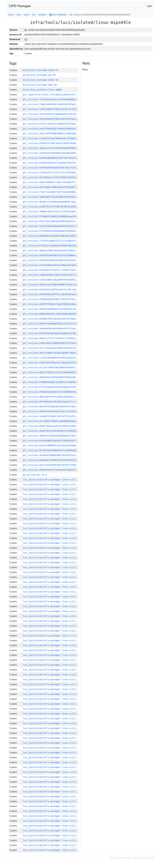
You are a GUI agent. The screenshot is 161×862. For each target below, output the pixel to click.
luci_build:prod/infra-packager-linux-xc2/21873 (52, 621)
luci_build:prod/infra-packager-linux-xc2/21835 (52, 806)
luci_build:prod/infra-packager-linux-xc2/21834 (52, 811)
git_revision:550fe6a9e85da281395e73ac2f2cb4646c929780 (56, 167)
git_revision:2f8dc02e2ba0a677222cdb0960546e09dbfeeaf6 (56, 392)
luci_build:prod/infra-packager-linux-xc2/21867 (52, 650)
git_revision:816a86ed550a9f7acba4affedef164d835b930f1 (56, 162)
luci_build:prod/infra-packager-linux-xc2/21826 (52, 850)
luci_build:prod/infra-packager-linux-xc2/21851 (52, 728)
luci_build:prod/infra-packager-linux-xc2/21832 (52, 821)
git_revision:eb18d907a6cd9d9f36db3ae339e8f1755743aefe (56, 236)
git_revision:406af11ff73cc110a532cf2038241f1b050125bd (56, 338)
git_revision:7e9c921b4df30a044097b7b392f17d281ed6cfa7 (56, 226)
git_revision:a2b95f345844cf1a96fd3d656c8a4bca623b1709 (56, 304)
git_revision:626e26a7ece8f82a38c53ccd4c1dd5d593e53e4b (56, 289)
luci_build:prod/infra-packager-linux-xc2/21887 (52, 552)
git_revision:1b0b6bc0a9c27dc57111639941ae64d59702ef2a (56, 211)
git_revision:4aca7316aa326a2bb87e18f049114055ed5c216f (56, 348)
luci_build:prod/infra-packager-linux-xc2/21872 (52, 626)
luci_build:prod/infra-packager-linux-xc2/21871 (52, 630)
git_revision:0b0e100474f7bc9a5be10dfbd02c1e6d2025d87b (56, 396)
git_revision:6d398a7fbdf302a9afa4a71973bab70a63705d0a (56, 318)
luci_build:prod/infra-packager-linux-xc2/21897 (52, 504)
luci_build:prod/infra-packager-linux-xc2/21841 (52, 777)
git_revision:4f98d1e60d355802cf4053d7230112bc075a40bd (56, 299)
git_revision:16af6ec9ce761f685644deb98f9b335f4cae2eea (56, 148)
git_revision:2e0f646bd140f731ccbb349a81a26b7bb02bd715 (56, 294)
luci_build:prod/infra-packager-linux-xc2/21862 (52, 674)
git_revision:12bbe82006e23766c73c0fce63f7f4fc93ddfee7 (56, 275)
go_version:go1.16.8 (35, 474)
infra (19, 14)
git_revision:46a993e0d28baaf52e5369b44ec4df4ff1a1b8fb (56, 309)
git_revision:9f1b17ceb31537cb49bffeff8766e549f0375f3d (56, 123)
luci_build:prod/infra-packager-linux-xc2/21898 (52, 499)
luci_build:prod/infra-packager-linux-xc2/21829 (52, 835)
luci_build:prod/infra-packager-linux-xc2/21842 (52, 772)
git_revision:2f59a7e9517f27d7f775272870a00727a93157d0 (56, 172)
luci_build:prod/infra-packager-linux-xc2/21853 (52, 718)
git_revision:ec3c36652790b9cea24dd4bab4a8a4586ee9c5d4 (56, 421)
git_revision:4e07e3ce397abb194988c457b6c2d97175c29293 (56, 284)
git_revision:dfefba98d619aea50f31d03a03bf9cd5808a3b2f (56, 440)
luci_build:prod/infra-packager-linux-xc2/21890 (52, 538)
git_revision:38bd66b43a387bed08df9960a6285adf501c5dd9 (56, 377)
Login (149, 5)
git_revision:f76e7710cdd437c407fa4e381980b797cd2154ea (56, 192)
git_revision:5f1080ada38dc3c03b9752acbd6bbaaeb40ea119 (56, 382)
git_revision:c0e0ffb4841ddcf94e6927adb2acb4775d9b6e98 (56, 128)
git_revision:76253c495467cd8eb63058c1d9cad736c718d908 (56, 114)
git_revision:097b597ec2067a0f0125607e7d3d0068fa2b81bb (56, 143)
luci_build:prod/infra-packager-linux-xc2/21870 (52, 635)
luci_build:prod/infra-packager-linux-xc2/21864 (52, 665)
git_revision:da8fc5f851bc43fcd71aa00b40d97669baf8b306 (56, 372)
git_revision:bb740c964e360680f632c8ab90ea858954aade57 (56, 450)
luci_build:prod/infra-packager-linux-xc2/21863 (52, 669)
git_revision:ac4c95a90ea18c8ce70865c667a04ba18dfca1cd (56, 265)
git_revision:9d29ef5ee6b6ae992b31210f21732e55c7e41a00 (56, 323)
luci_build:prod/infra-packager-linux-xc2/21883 (52, 572)
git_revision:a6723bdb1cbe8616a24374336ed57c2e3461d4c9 (56, 187)
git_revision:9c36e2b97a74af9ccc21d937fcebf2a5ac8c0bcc (56, 270)
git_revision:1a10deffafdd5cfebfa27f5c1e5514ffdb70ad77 (56, 416)
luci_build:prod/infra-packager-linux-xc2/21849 (52, 738)
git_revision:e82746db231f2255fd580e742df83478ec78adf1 (56, 177)
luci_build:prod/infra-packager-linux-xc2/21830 (52, 830)
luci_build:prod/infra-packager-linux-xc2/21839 (52, 786)
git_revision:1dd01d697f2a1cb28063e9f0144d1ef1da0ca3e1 (56, 197)
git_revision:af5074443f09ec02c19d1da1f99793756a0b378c (56, 362)
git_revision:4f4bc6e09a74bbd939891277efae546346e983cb (56, 343)
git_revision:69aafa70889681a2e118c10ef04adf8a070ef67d (56, 445)
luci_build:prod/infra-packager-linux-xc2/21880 (52, 587)
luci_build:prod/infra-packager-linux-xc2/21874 (52, 616)
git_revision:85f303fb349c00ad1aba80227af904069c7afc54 (56, 333)
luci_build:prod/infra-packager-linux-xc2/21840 (52, 782)
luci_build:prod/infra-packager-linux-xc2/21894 (52, 518)
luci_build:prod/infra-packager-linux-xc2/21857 (52, 699)
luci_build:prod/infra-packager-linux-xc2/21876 (52, 606)
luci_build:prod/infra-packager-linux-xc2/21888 (52, 548)
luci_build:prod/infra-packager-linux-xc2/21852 (52, 723)
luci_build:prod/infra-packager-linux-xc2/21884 (52, 567)
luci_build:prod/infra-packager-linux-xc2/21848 (52, 743)
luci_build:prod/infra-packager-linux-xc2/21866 (52, 655)
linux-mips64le (59, 14)
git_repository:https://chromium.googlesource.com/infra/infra (60, 94)
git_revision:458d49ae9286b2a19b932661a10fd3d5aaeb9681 (56, 260)
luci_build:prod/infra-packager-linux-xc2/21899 (52, 494)
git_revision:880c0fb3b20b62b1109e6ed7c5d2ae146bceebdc (56, 406)
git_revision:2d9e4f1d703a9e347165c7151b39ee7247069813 (56, 411)
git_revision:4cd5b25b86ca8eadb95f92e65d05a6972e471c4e (56, 279)
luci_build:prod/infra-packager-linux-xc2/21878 (52, 596)
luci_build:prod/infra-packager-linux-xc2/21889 (52, 543)
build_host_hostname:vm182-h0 (40, 70)
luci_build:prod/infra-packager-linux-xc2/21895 (52, 513)
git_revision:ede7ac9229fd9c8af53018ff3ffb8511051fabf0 (56, 465)
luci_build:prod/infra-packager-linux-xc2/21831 (52, 825)
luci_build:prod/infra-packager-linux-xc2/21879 (52, 591)
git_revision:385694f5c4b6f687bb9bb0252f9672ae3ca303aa (56, 435)
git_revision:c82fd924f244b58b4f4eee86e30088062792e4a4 (56, 153)
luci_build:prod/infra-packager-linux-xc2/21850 (52, 733)
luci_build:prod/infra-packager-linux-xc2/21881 (52, 582)
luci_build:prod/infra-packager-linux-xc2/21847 (52, 747)
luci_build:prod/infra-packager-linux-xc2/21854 (52, 713)
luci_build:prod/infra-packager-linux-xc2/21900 (52, 489)
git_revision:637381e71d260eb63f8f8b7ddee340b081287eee (56, 245)
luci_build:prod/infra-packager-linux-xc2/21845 (52, 757)
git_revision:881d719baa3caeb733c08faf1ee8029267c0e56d (56, 426)
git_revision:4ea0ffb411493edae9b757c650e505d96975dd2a (56, 431)
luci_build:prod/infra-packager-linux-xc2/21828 (52, 840)
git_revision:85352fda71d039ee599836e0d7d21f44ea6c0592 (56, 221)
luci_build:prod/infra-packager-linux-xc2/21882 (52, 577)
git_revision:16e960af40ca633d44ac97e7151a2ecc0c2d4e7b (56, 328)
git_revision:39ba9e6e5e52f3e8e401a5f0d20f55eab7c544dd (56, 470)
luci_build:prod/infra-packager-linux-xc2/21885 (52, 562)
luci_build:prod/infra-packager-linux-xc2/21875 (52, 611)
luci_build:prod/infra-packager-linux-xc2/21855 (52, 708)
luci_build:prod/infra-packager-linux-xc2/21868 (52, 645)
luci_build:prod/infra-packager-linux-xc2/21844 (52, 762)
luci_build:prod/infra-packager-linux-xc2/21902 (52, 479)
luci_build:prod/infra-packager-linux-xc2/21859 (52, 689)
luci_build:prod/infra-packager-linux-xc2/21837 (52, 796)
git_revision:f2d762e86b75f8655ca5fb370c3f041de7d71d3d (56, 109)
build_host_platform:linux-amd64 (42, 89)
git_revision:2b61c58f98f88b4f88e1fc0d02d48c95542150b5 (56, 133)
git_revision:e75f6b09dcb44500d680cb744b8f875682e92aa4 (56, 231)
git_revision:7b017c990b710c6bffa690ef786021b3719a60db (56, 353)
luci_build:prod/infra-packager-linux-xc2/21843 (52, 767)
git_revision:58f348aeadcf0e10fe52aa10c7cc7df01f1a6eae (56, 401)
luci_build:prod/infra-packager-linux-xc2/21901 (52, 484)
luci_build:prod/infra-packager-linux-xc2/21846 (52, 752)
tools (26, 14)
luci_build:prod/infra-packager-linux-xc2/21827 (52, 845)
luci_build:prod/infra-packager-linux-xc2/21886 (52, 557)
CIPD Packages (20, 5)
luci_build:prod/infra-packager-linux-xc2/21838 (52, 791)
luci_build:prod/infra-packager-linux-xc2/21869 (52, 640)
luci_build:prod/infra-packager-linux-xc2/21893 (52, 523)
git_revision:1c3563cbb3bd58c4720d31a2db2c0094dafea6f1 (56, 357)
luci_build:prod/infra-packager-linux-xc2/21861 (52, 679)
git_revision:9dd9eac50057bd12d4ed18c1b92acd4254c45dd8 (56, 250)
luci (33, 14)
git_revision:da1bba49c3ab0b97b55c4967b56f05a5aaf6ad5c (56, 460)
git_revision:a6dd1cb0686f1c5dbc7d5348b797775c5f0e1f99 (56, 182)
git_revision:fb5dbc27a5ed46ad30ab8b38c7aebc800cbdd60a (56, 201)
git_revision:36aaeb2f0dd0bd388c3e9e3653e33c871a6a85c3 (56, 455)
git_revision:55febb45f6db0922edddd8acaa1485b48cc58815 (56, 216)
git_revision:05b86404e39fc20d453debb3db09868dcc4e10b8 (56, 314)
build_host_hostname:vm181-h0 (40, 80)
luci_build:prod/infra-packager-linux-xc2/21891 (52, 533)
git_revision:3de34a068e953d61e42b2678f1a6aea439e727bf (56, 119)
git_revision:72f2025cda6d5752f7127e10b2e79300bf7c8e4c (56, 240)
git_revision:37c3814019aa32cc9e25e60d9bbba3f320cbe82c (56, 99)
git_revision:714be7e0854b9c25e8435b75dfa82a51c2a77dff (56, 104)
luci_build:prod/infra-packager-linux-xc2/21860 (52, 684)
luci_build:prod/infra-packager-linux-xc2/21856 (52, 704)
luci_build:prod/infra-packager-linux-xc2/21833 (52, 816)
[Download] (26, 39)
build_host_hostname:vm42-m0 (40, 84)
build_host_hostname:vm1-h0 (39, 75)
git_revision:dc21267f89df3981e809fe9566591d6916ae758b (56, 367)
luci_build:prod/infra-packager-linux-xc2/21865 (52, 660)
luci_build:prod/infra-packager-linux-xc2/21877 (52, 601)
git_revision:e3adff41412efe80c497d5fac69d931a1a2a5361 (56, 206)
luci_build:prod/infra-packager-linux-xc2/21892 (52, 528)
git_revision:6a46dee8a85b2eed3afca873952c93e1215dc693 (56, 158)
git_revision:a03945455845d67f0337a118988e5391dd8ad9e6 (56, 255)
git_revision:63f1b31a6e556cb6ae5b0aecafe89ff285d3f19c (56, 387)
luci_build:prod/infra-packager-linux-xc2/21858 (52, 694)
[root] (10, 14)
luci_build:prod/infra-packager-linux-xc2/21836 (52, 801)
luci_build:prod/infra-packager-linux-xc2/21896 (52, 509)
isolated (42, 14)
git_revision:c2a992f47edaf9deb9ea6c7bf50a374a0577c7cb (56, 138)
